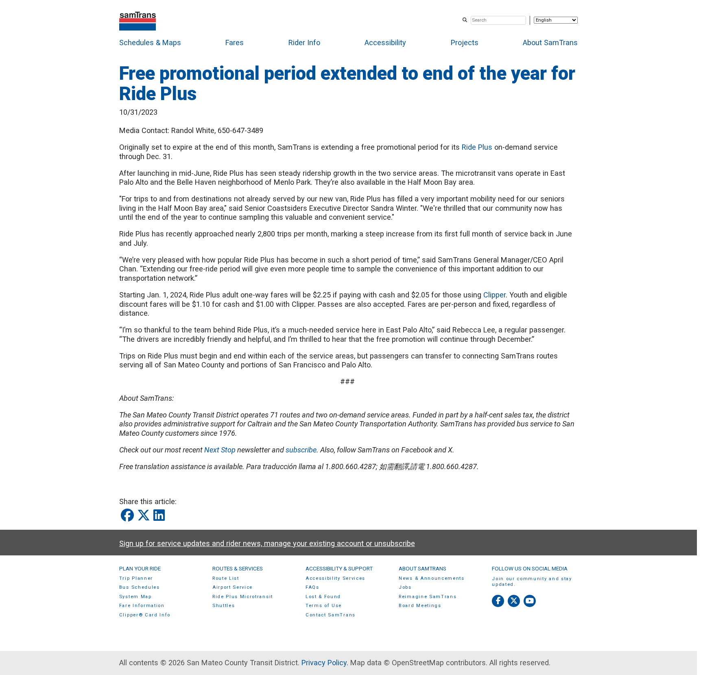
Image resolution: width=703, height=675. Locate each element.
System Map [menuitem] (135, 596)
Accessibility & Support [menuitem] (339, 568)
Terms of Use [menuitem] (324, 605)
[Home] (137, 20)
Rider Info (304, 42)
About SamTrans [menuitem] (422, 568)
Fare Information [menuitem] (142, 605)
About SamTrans (550, 42)
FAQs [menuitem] (312, 587)
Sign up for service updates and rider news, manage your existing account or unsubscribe (267, 543)
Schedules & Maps (150, 42)
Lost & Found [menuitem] (323, 596)
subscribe (301, 450)
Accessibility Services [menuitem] (335, 578)
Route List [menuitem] (225, 578)
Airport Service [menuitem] (232, 587)
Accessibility (385, 42)
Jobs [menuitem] (405, 587)
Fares (234, 42)
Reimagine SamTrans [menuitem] (427, 596)
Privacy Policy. (324, 662)
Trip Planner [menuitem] (136, 578)
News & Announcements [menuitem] (432, 578)
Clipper (494, 295)
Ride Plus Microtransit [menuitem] (242, 596)
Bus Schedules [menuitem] (139, 587)
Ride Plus (477, 147)
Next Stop (220, 450)
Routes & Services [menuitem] (237, 568)
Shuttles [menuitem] (223, 605)
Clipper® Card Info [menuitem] (144, 615)
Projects (464, 42)
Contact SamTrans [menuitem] (331, 615)
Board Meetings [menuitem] (420, 605)
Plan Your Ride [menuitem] (140, 568)
